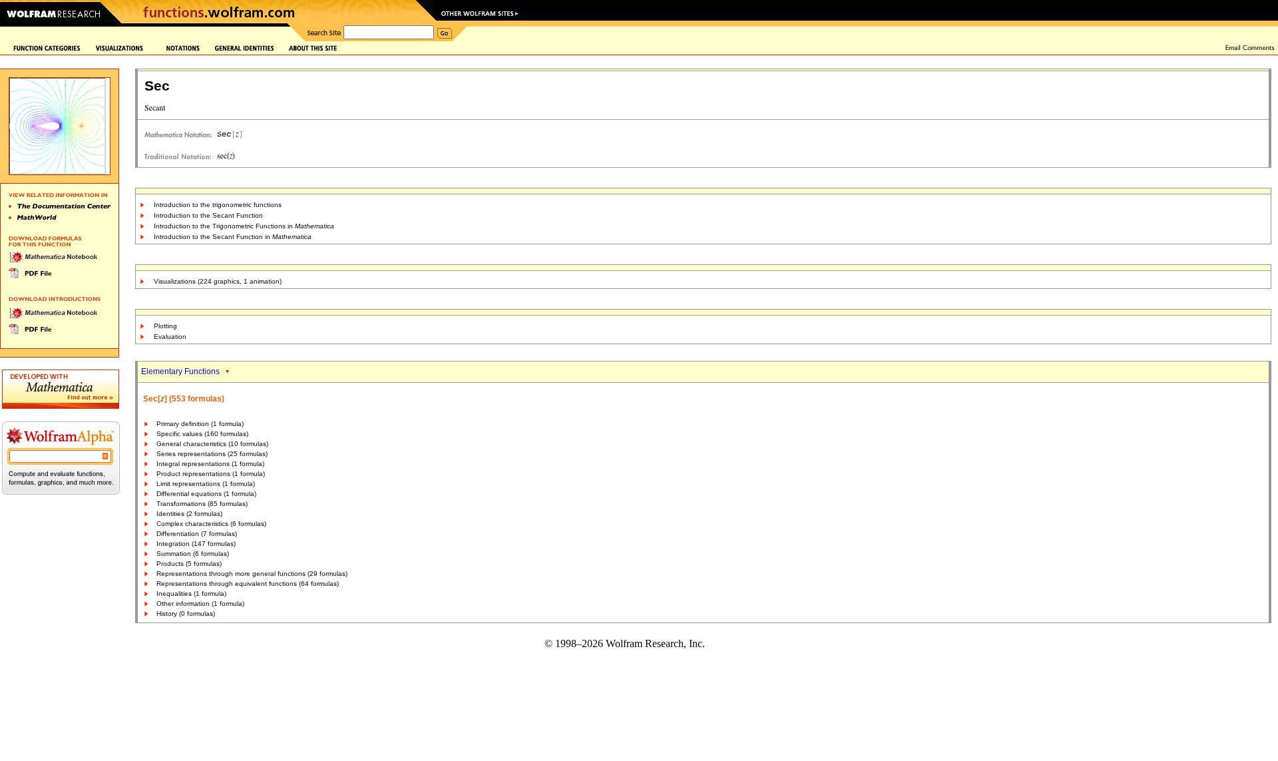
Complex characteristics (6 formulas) (211, 523)
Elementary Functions (180, 371)
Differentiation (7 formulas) (196, 533)
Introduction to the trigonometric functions (218, 204)
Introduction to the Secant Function (208, 215)
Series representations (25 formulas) (212, 453)
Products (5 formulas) (189, 563)
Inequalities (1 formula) (191, 593)
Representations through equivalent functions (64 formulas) (247, 583)
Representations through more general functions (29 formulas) (251, 573)
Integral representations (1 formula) (210, 463)
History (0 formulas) (185, 613)
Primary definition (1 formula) (200, 423)
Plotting (165, 326)
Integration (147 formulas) (196, 543)
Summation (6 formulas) (192, 553)
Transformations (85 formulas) (202, 503)
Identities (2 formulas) (189, 513)
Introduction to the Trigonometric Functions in (244, 226)
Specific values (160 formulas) (202, 433)
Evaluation (170, 336)
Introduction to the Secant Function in (233, 236)
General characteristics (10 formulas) (212, 443)
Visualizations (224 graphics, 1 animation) (218, 281)
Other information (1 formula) (200, 603)
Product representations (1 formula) (210, 473)
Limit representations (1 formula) (205, 483)
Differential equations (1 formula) (206, 493)
